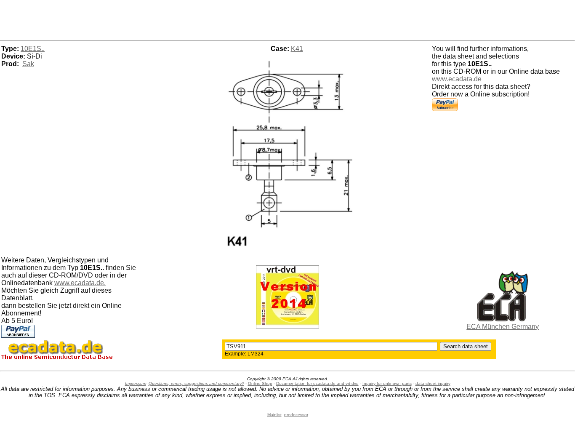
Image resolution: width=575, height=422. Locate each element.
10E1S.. (33, 48)
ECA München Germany (502, 326)
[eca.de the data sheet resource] (502, 319)
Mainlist (274, 414)
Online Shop (260, 383)
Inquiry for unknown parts (387, 383)
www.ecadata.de (457, 79)
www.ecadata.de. (80, 282)
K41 (297, 48)
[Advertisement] (287, 19)
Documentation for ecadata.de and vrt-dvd (317, 383)
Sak (28, 63)
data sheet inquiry (432, 383)
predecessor (296, 414)
